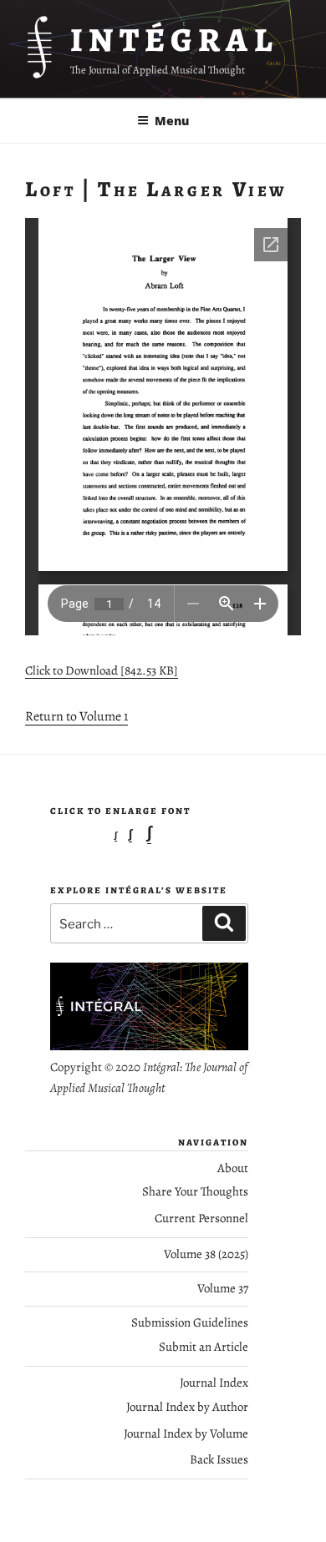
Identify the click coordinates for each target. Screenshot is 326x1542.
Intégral (174, 40)
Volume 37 (222, 1288)
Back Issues (219, 1459)
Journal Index (214, 1382)
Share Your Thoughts (195, 1191)
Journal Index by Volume (186, 1433)
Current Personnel (201, 1218)
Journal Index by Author (187, 1406)
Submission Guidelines (189, 1322)
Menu (172, 121)
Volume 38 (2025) (206, 1254)
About (232, 1168)
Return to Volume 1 (76, 716)
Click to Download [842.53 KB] (101, 670)
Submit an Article (203, 1346)
